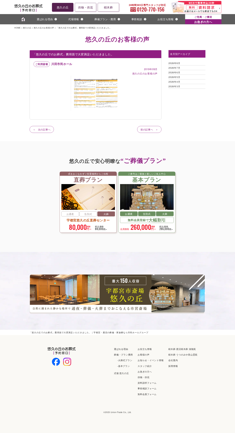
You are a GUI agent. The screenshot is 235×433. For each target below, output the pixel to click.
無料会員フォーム (147, 394)
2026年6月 (174, 72)
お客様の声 (143, 354)
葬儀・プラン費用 (123, 354)
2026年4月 (174, 81)
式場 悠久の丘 (121, 373)
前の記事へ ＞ (149, 129)
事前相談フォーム (147, 388)
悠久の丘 (63, 7)
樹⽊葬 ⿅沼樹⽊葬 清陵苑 (182, 349)
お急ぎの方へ (145, 371)
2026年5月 (174, 77)
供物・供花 (85, 7)
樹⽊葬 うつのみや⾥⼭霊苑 (182, 354)
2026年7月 (174, 67)
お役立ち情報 (165, 19)
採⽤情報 (173, 366)
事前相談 (136, 19)
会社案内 (173, 360)
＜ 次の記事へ (42, 129)
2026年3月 (174, 86)
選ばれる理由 (45, 19)
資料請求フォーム (147, 382)
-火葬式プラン (124, 360)
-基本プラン (123, 366)
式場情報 (73, 19)
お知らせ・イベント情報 (151, 360)
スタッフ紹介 (145, 366)
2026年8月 (174, 63)
